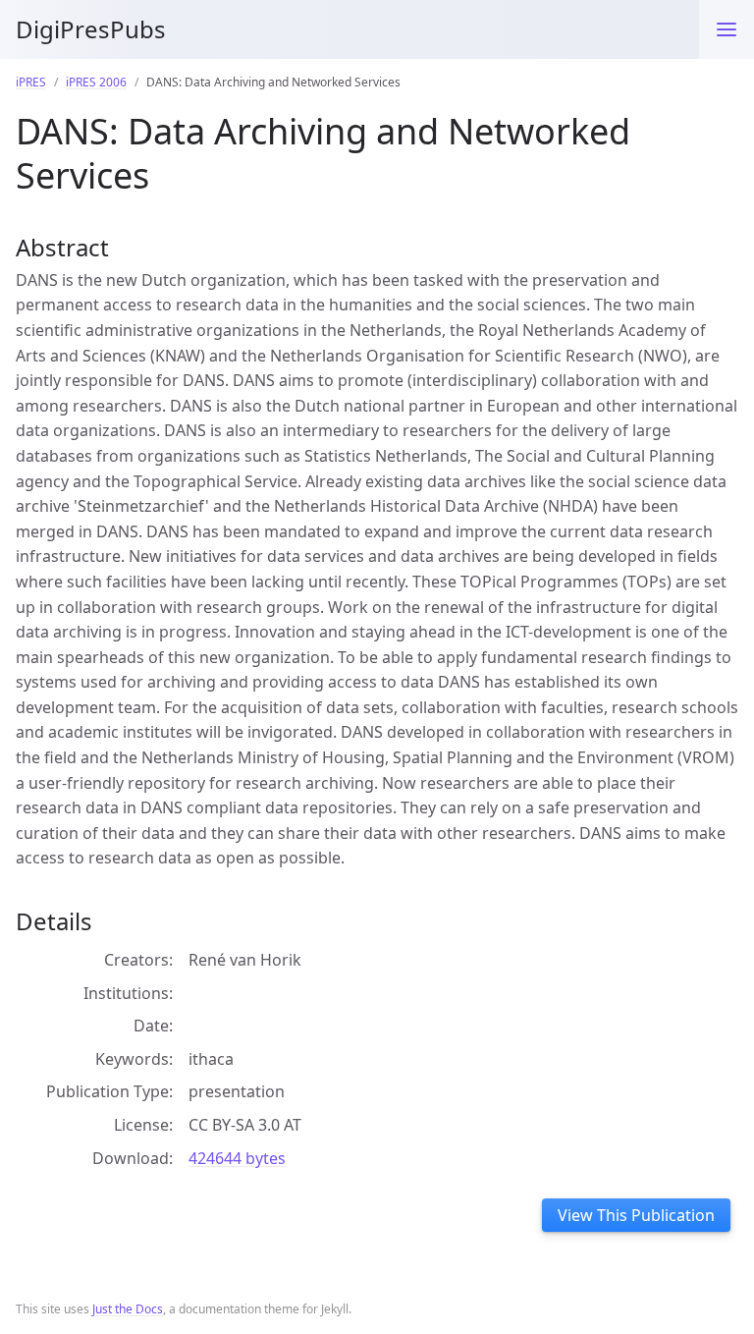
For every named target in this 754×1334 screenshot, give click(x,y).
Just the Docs (127, 1309)
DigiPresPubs (91, 29)
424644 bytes (237, 1158)
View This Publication (636, 1215)
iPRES (31, 82)
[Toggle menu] (726, 29)
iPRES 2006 (96, 82)
